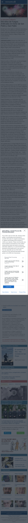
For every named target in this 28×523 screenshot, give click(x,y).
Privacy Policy (22, 292)
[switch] (22, 261)
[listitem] (14, 258)
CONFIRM (8, 286)
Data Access (14, 292)
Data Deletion (5, 292)
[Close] (25, 231)
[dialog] (14, 261)
